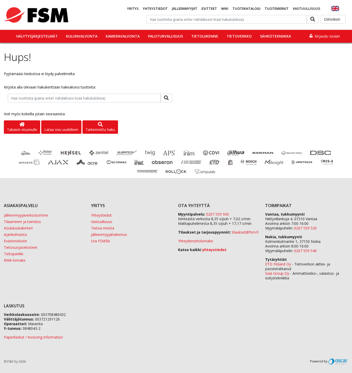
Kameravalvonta (123, 36)
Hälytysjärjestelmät (37, 36)
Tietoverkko (239, 36)
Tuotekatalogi (246, 8)
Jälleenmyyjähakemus (109, 234)
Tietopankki (13, 253)
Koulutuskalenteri (18, 228)
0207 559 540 (305, 250)
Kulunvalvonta (81, 36)
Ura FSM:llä (100, 240)
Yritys (133, 8)
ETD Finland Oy (278, 264)
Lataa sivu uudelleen (61, 129)
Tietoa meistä (102, 228)
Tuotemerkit (277, 8)
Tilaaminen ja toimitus (22, 221)
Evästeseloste (15, 240)
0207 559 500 (217, 214)
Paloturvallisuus (165, 36)
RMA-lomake (15, 260)
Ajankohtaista (15, 234)
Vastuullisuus (306, 8)
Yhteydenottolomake (195, 240)
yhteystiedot (214, 249)
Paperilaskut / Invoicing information (33, 337)
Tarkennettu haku (100, 129)
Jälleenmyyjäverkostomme (26, 215)
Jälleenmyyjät (184, 8)
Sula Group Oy (277, 273)
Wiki (224, 8)
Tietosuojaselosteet (20, 247)
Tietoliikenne (204, 36)
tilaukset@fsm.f (245, 232)
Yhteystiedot (155, 8)
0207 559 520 (305, 228)
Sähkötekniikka (275, 36)
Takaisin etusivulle (22, 129)
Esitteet (209, 8)
